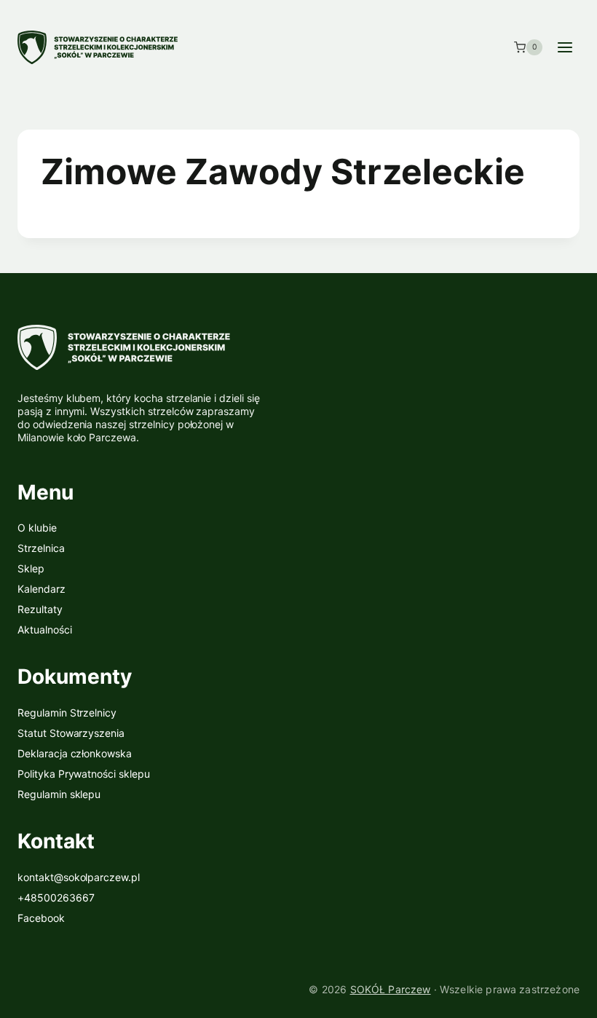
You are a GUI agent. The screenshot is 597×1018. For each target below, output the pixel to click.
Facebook (41, 918)
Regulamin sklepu (58, 794)
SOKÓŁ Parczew (390, 989)
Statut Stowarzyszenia (70, 733)
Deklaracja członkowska (74, 753)
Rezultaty (40, 609)
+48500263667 (56, 897)
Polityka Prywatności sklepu (83, 774)
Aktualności (44, 629)
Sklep (30, 568)
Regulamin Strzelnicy (66, 712)
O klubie (37, 527)
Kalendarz (41, 589)
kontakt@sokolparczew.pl (78, 877)
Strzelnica (41, 548)
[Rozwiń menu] (565, 47)
